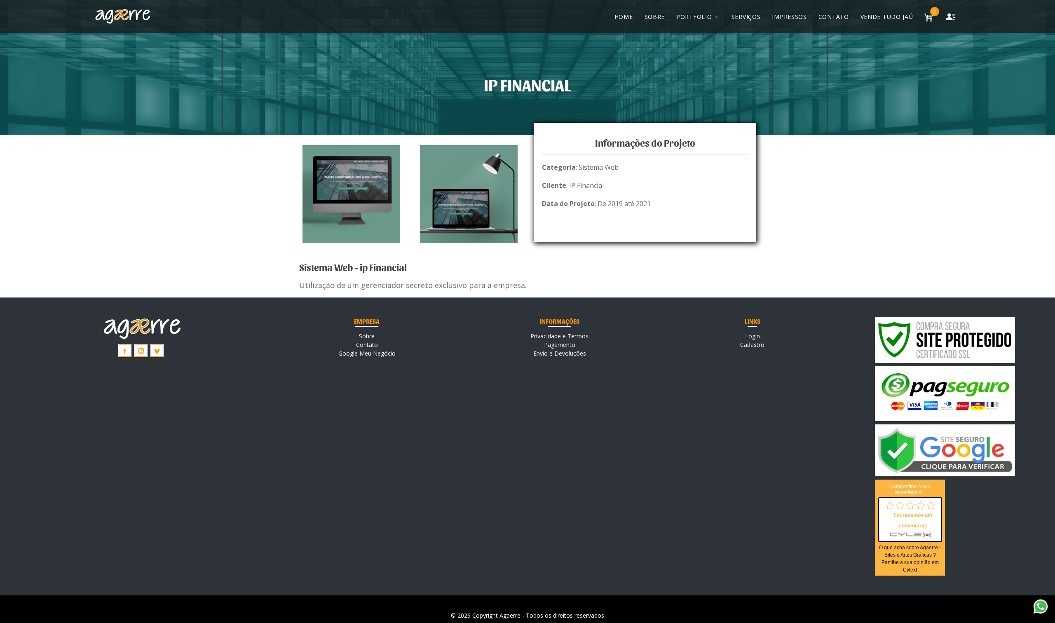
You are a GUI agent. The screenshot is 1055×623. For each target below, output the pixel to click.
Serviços (746, 17)
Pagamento (559, 345)
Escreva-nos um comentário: (912, 521)
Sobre (655, 17)
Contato (833, 17)
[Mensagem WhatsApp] (1040, 605)
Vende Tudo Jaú (886, 17)
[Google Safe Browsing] (945, 450)
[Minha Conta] (950, 16)
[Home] (123, 16)
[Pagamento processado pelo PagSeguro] (945, 393)
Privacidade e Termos (559, 336)
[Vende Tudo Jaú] (157, 350)
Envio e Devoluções (559, 353)
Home (623, 17)
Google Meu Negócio (367, 353)
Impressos (789, 17)
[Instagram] (141, 350)
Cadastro (752, 345)
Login (752, 336)
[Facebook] (125, 350)
